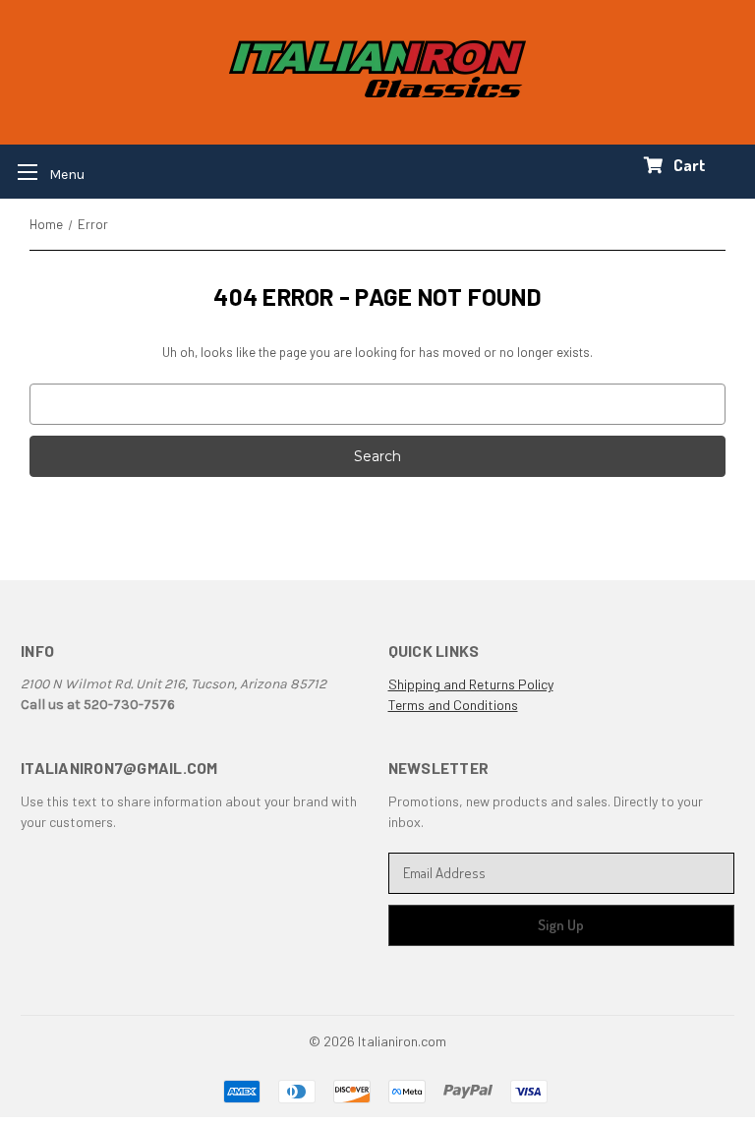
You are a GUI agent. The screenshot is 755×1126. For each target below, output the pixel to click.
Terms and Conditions (453, 704)
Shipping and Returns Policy (470, 684)
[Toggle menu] (44, 172)
